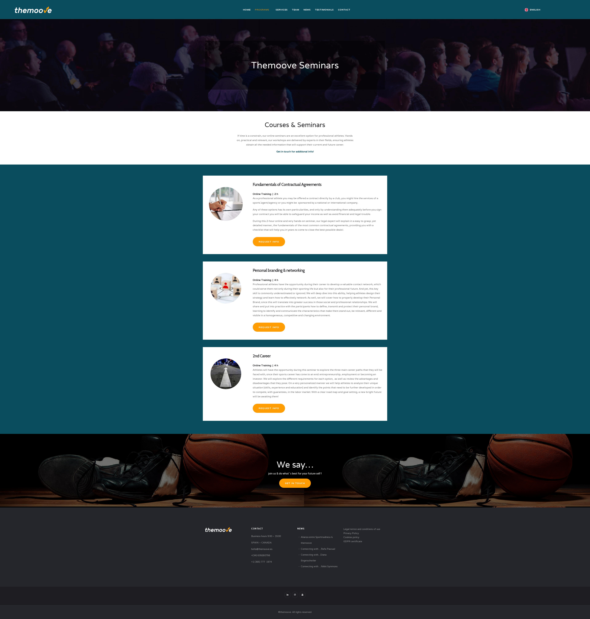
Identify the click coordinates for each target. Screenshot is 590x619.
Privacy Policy (351, 533)
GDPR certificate (352, 541)
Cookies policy (351, 537)
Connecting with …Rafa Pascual (318, 548)
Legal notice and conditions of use (361, 529)
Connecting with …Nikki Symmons (319, 566)
